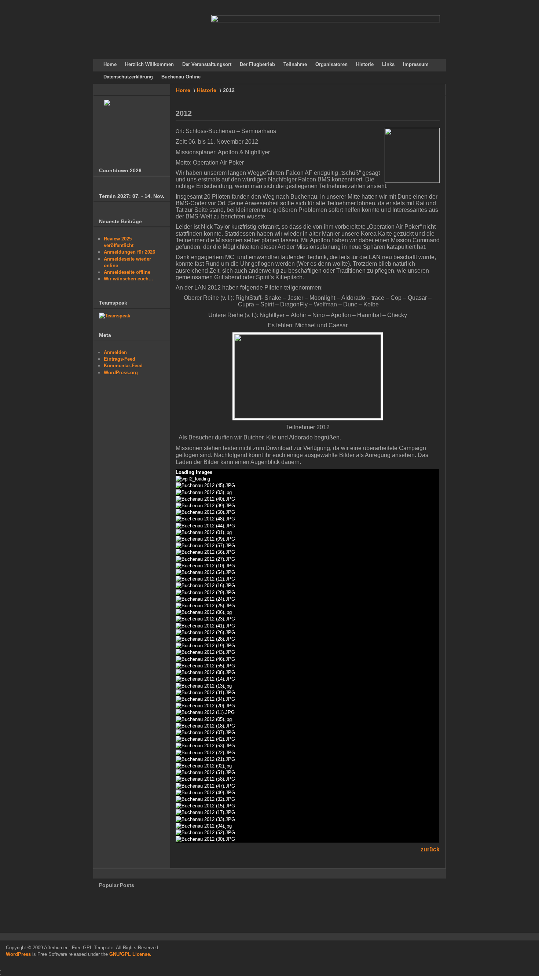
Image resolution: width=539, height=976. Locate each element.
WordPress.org (121, 372)
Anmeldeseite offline (127, 272)
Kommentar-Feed (123, 365)
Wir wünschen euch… (128, 278)
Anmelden (115, 352)
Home (183, 90)
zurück (430, 849)
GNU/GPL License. (130, 954)
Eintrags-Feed (119, 359)
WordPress (18, 954)
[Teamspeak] (114, 315)
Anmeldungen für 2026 (129, 252)
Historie (206, 90)
